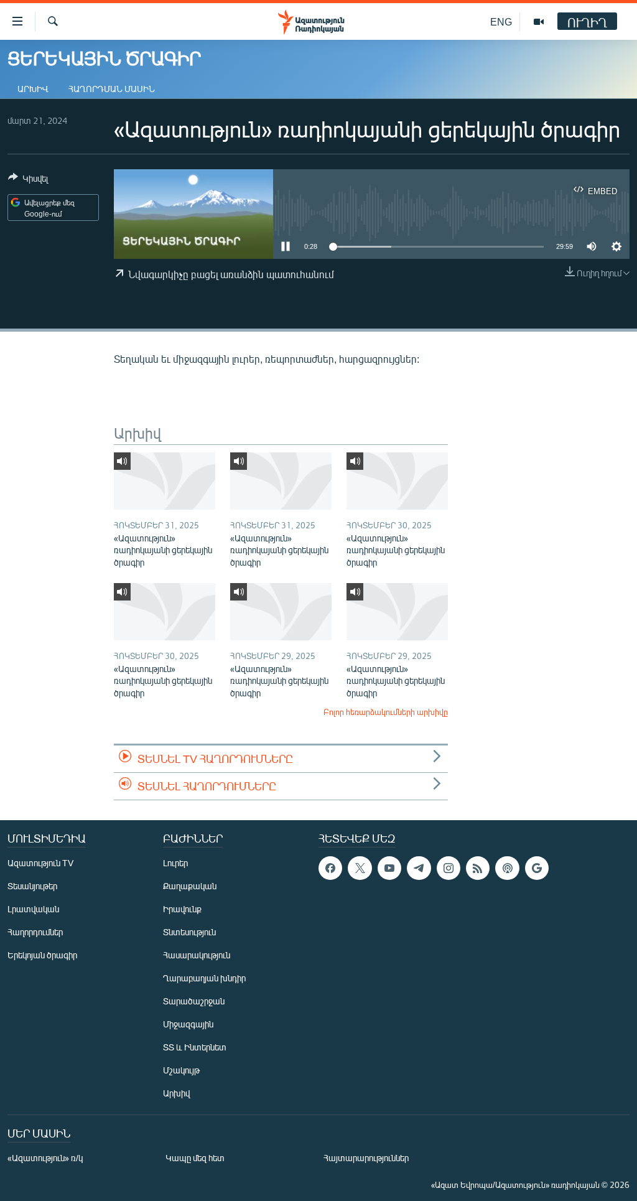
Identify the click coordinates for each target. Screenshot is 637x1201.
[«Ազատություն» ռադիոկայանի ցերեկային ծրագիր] (164, 481)
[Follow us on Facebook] (330, 868)
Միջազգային (188, 1024)
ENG (501, 21)
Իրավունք (182, 909)
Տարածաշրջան (194, 1001)
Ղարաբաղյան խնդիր (204, 978)
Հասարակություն (196, 955)
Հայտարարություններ (366, 1157)
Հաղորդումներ (35, 932)
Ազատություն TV (40, 863)
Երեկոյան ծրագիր (42, 955)
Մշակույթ (181, 1070)
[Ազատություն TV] (538, 21)
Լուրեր (175, 863)
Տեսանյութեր (32, 886)
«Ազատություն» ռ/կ (45, 1157)
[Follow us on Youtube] (389, 868)
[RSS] (478, 868)
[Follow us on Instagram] (448, 868)
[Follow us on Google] (537, 868)
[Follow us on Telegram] (418, 868)
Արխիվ (33, 88)
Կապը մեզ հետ (195, 1157)
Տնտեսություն (189, 932)
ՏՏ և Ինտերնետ (194, 1047)
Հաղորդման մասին (111, 88)
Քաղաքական (189, 886)
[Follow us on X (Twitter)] (359, 868)
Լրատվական (33, 909)
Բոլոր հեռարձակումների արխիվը (385, 712)
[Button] (28, 180)
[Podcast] (507, 868)
